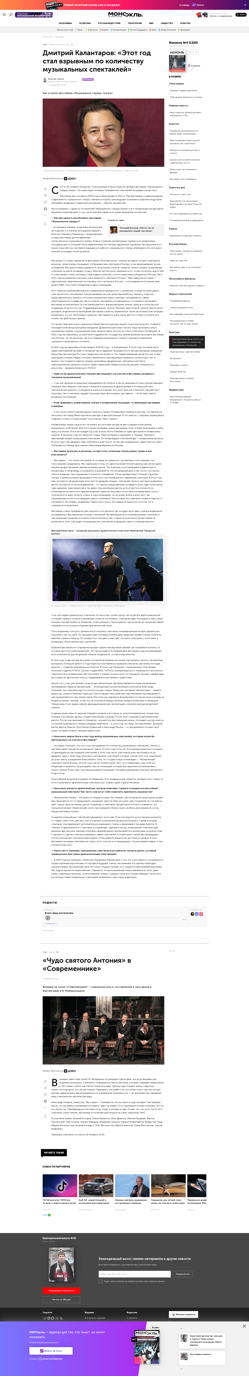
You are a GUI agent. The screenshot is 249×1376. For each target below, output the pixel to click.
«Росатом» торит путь (180, 194)
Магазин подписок (185, 1314)
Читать (213, 16)
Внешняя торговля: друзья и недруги (187, 285)
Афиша (51, 952)
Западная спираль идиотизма (183, 90)
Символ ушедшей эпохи (181, 307)
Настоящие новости (200, 1354)
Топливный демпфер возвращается (186, 220)
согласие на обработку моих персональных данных (140, 1281)
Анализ (105, 30)
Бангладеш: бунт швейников (183, 179)
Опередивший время (180, 301)
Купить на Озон (53, 1350)
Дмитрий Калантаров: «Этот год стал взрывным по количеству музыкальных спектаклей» (187, 342)
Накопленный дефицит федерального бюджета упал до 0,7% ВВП (185, 399)
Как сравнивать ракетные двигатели (187, 314)
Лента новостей (65, 30)
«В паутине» (175, 358)
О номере (184, 5)
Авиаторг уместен (178, 260)
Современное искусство (59, 45)
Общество (167, 23)
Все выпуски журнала (95, 1318)
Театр (45, 45)
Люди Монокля (168, 30)
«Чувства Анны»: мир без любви (185, 352)
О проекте (132, 1318)
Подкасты (50, 902)
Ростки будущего (139, 30)
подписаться (226, 16)
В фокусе (93, 30)
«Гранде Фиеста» (178, 372)
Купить (200, 5)
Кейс (154, 30)
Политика (85, 23)
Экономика (65, 23)
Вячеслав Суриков (56, 79)
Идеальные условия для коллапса (185, 235)
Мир (151, 23)
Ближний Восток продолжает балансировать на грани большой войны (186, 204)
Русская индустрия (109, 23)
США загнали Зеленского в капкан (186, 97)
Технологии (135, 23)
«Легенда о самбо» (179, 365)
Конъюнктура (119, 30)
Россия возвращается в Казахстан (186, 214)
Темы (79, 30)
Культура (185, 23)
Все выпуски (48, 930)
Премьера (185, 30)
